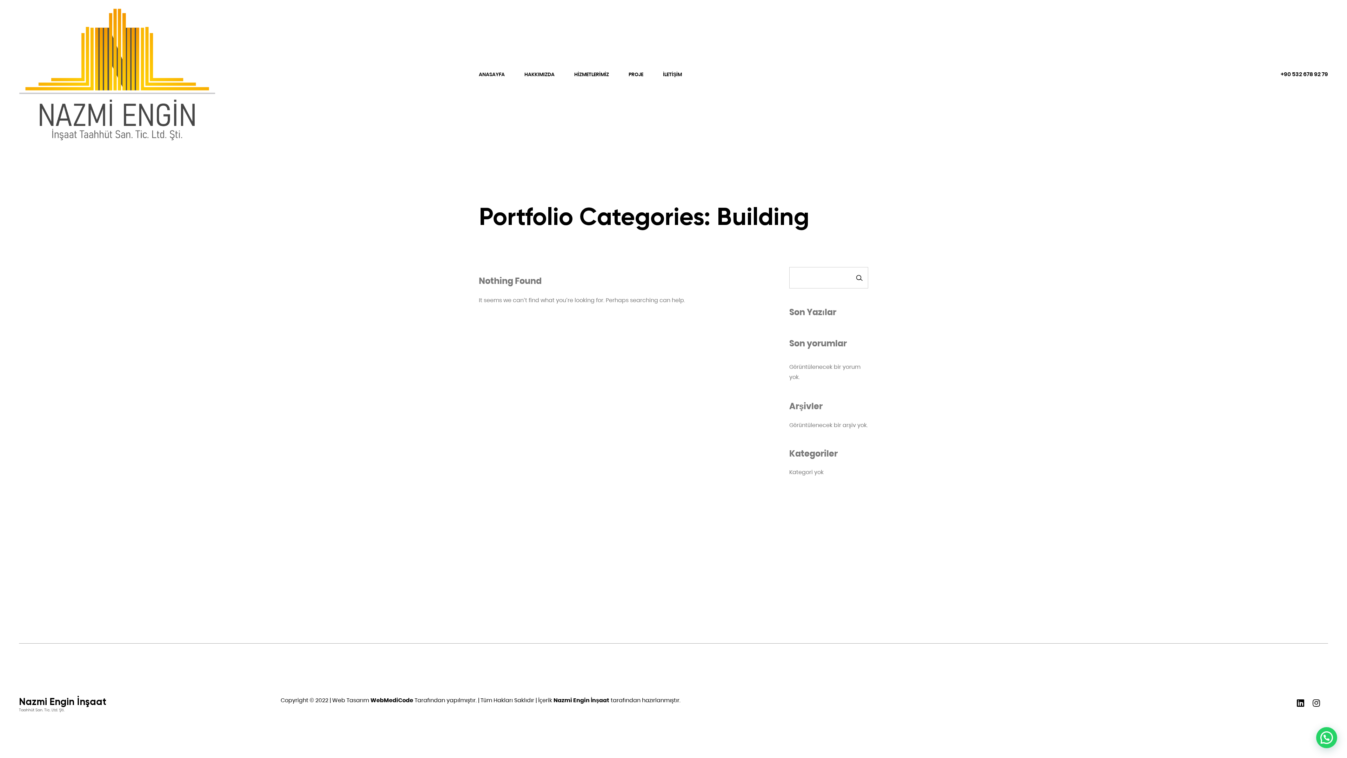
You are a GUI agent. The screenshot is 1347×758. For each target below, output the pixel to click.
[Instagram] (1316, 702)
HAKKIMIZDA (539, 74)
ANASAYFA (492, 74)
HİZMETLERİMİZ (591, 74)
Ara (859, 277)
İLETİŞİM (672, 74)
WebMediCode (391, 700)
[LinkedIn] (1301, 702)
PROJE (636, 74)
